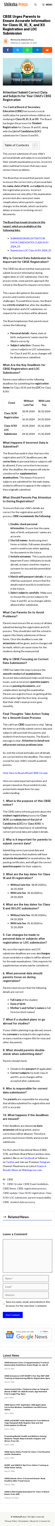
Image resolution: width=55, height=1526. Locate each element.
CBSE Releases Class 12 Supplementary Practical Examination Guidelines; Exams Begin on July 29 (26, 1364)
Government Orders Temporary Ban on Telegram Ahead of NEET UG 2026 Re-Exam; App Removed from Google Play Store (26, 1391)
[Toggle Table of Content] (33, 145)
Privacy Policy (11, 1521)
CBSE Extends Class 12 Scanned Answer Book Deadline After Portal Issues (24, 1479)
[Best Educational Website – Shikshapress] (15, 5)
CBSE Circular (14, 1184)
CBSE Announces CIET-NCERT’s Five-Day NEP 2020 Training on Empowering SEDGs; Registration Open (27, 1377)
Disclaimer (23, 1521)
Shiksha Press (27, 40)
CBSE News (9, 1188)
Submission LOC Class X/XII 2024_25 (30, 250)
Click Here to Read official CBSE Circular (25, 772)
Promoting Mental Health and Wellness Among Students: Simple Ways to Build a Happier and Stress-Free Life (25, 1438)
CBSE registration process (31, 1188)
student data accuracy (22, 1202)
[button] (35, 5)
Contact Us (45, 1521)
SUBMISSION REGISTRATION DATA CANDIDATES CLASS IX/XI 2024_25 (29, 242)
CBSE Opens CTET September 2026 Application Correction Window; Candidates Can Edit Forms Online (25, 1407)
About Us (34, 1521)
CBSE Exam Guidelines (35, 1184)
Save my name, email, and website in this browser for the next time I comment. (28, 1303)
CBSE (10, 1179)
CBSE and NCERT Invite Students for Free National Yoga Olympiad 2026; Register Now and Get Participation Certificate (26, 1422)
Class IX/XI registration (31, 1192)
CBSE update (10, 1192)
